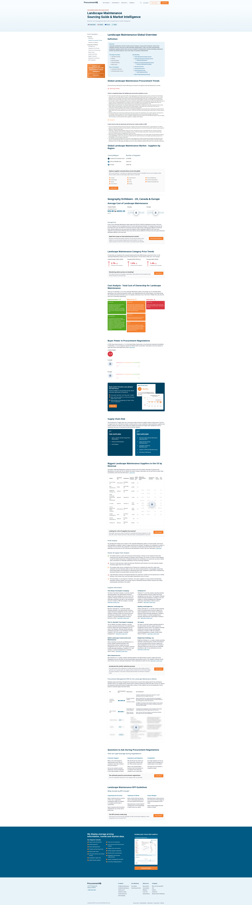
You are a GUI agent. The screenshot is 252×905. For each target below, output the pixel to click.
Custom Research (122, 893)
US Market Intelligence (123, 886)
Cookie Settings (143, 902)
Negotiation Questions (94, 58)
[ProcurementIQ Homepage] (91, 2)
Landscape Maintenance (142, 60)
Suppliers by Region (93, 42)
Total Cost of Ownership (94, 50)
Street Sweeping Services (140, 70)
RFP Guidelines (92, 60)
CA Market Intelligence (123, 887)
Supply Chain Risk (92, 54)
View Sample (158, 532)
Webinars (145, 889)
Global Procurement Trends (95, 40)
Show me (113, 406)
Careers (154, 889)
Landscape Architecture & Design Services (143, 58)
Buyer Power (91, 52)
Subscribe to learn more (113, 602)
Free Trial (164, 2)
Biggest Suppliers (92, 56)
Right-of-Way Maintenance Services (142, 74)
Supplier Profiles (122, 891)
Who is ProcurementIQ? (157, 886)
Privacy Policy (157, 902)
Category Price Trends (93, 48)
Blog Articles (146, 886)
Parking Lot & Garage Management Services (144, 62)
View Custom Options (156, 238)
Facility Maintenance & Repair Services (142, 56)
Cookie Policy (150, 902)
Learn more (114, 188)
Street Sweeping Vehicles (142, 72)
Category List (121, 889)
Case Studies (146, 887)
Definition (90, 38)
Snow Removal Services (139, 68)
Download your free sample (146, 834)
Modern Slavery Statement (158, 893)
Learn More (159, 273)
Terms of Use (136, 902)
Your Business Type (136, 887)
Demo (155, 2)
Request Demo (146, 893)
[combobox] (141, 3)
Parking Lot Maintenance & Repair (144, 64)
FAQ (153, 887)
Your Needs (134, 886)
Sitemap (162, 902)
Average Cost (91, 46)
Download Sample (146, 868)
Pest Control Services (139, 66)
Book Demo (96, 75)
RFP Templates (121, 895)
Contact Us (154, 891)
